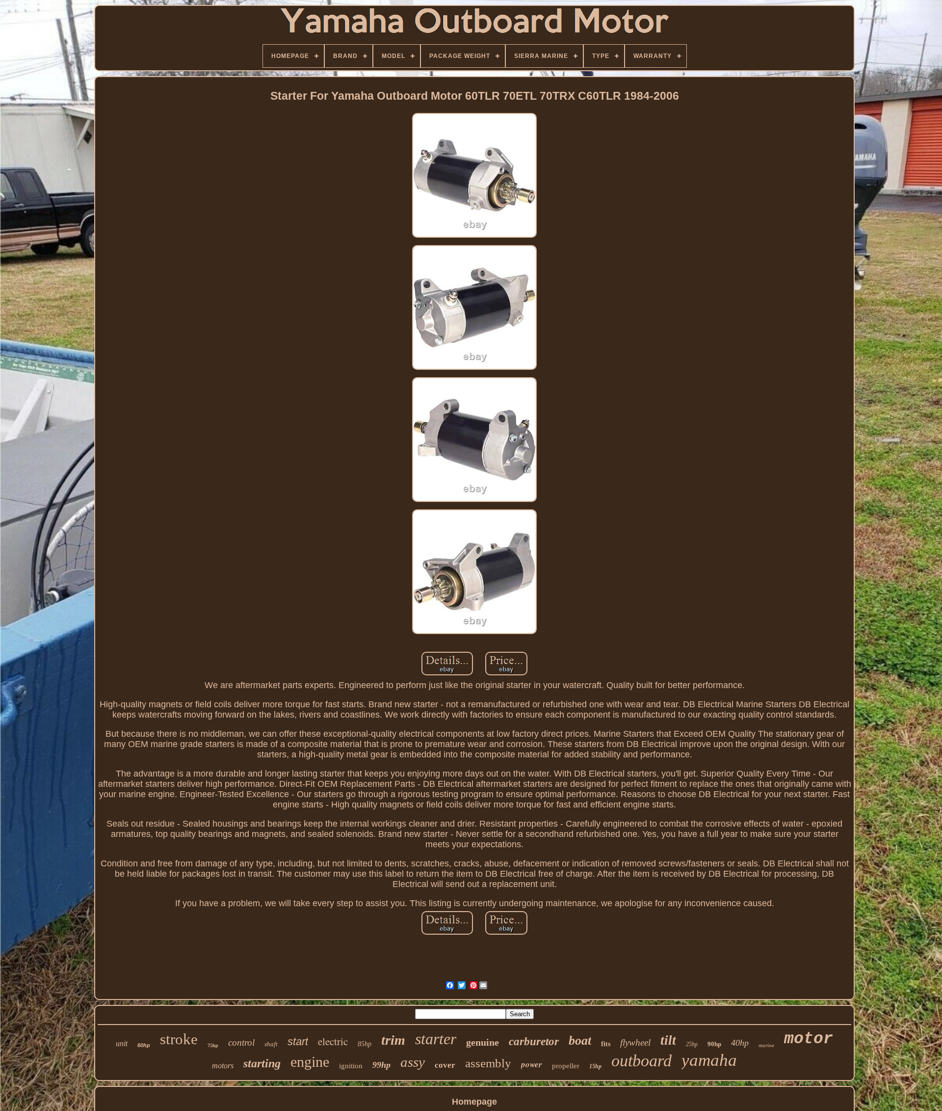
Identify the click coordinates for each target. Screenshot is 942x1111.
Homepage (474, 1102)
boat (580, 1040)
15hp (595, 1066)
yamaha (709, 1060)
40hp (740, 1043)
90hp (714, 1044)
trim (393, 1040)
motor (808, 1039)
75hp (213, 1045)
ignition (351, 1066)
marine (766, 1045)
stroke (179, 1039)
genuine (482, 1042)
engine (309, 1062)
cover (445, 1065)
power (531, 1064)
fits (605, 1044)
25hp (692, 1044)
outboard (641, 1061)
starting (262, 1063)
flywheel (635, 1042)
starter (435, 1039)
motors (223, 1065)
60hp (143, 1045)
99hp (381, 1065)
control (241, 1042)
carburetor (534, 1041)
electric (333, 1041)
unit (122, 1043)
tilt (668, 1040)
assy (412, 1062)
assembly (488, 1063)
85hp (364, 1044)
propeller (565, 1066)
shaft (271, 1044)
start (298, 1041)
